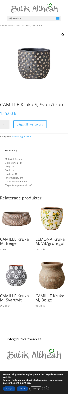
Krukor (9, 25)
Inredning (17, 136)
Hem (2, 25)
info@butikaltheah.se (24, 339)
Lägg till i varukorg (30, 124)
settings (26, 383)
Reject (22, 389)
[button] (63, 35)
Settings (36, 389)
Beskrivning (11, 150)
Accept (9, 389)
